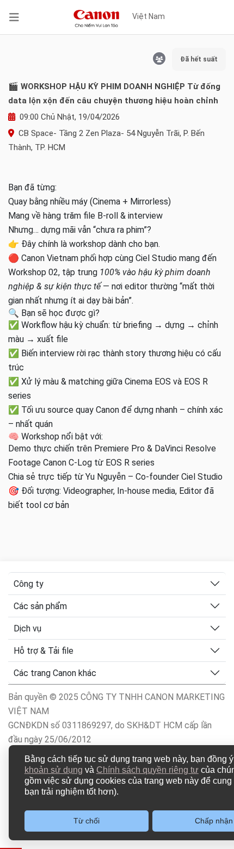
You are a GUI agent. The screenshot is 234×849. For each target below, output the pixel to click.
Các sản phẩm (40, 606)
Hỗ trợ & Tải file (43, 651)
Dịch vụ (27, 628)
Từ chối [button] (86, 820)
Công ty (29, 584)
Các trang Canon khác (55, 673)
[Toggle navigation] (14, 17)
